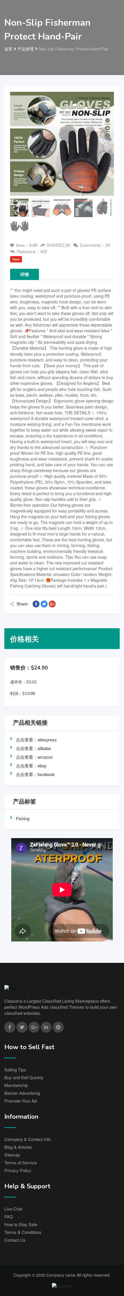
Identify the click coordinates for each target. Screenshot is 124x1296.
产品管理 (26, 49)
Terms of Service (20, 1162)
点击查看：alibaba (33, 748)
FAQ (8, 1216)
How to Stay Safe (20, 1224)
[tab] (19, 208)
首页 (8, 49)
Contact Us (15, 1240)
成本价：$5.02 (23, 682)
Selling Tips (15, 1069)
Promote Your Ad (20, 1101)
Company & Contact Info (27, 1139)
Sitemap (12, 1155)
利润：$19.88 (22, 693)
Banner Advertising (22, 1093)
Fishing (22, 818)
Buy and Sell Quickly (24, 1077)
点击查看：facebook (35, 774)
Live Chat (13, 1209)
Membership (16, 1085)
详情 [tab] (24, 274)
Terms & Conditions (23, 1232)
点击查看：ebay (31, 765)
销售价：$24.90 (29, 667)
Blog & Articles (18, 1147)
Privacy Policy (17, 1170)
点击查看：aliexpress (36, 739)
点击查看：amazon (34, 757)
